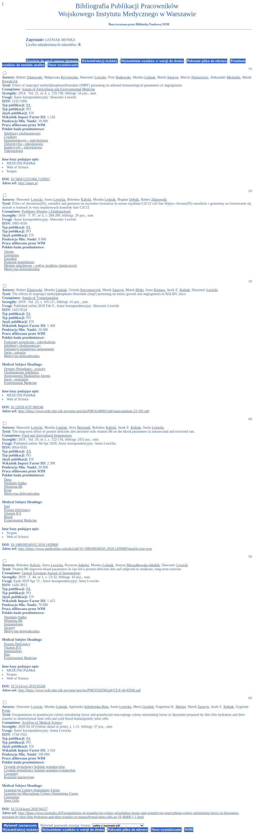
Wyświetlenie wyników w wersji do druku (152, 61)
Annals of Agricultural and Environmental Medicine (58, 89)
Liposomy (11, 774)
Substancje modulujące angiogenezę (29, 349)
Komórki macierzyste (19, 777)
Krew (8, 490)
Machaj (181, 707)
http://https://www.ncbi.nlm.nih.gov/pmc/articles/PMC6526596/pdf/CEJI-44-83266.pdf (79, 690)
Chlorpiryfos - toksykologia (23, 144)
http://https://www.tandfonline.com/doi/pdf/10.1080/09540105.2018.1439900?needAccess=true (85, 549)
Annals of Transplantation (40, 298)
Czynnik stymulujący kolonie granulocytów (34, 767)
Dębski (134, 199)
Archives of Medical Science (42, 722)
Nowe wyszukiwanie (63, 65)
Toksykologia (13, 151)
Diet (7, 506)
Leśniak (149, 77)
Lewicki (100, 77)
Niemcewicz (199, 77)
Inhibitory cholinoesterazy (22, 133)
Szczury (9, 628)
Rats (7, 654)
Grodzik (148, 707)
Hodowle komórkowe (19, 262)
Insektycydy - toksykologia (23, 147)
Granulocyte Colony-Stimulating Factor (32, 790)
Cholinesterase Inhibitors (21, 372)
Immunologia (13, 624)
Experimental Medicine (20, 383)
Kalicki (86, 199)
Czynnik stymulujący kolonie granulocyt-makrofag (39, 770)
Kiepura (159, 290)
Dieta (7, 480)
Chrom (9, 252)
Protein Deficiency (17, 510)
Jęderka (83, 565)
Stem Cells (11, 800)
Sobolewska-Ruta (96, 707)
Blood (8, 517)
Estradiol (10, 259)
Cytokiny (10, 137)
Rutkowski (123, 77)
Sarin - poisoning (16, 379)
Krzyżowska (69, 77)
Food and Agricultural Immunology (47, 435)
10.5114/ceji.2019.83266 (28, 686)
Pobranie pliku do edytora (207, 61)
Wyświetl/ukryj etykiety (99, 61)
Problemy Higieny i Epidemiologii (46, 211)
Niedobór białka (15, 483)
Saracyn (172, 77)
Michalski (233, 77)
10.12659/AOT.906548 (27, 407)
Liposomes (11, 797)
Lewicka (59, 199)
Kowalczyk (10, 81)
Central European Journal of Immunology (51, 573)
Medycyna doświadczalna (21, 269)
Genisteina (11, 255)
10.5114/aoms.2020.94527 (29, 809)
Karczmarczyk (90, 290)
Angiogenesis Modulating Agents (27, 376)
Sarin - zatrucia (15, 352)
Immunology (13, 651)
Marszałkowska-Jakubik (143, 565)
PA (28, 105)
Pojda (6, 711)
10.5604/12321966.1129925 (30, 179)
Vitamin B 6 (12, 513)
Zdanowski (34, 77)
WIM (189, 830)
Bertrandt (83, 427)
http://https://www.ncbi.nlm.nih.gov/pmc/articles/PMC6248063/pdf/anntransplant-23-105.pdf (83, 411)
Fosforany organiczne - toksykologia (29, 342)
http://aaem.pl (28, 183)
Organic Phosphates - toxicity (24, 369)
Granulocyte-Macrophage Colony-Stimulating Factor (41, 794)
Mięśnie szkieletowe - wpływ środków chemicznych (40, 265)
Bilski (139, 290)
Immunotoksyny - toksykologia (26, 140)
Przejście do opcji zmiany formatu (52, 61)
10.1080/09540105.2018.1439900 (34, 545)
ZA (28, 451)
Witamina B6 (13, 487)
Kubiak (185, 290)
